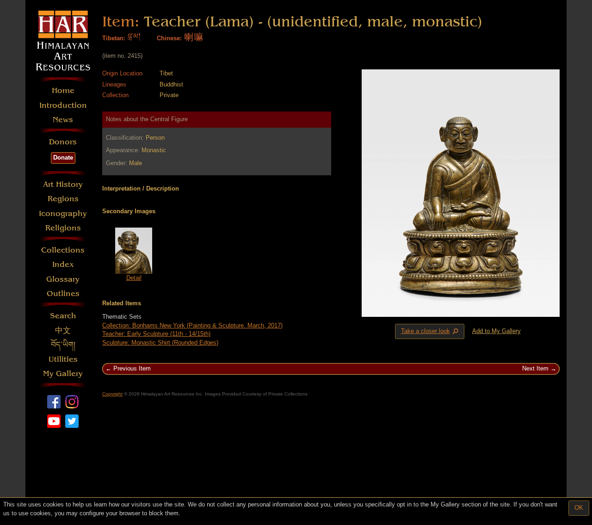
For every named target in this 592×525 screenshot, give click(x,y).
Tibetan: (113, 38)
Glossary (63, 279)
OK (578, 507)
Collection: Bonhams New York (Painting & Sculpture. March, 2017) (192, 325)
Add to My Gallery (496, 330)
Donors (63, 141)
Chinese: (169, 38)
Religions (63, 227)
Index (63, 264)
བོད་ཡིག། (63, 344)
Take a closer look (430, 332)
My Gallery (63, 373)
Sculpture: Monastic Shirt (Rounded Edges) (160, 342)
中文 (63, 330)
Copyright (112, 393)
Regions (63, 198)
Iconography (63, 213)
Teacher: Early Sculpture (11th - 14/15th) (156, 333)
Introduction (63, 105)
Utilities (63, 359)
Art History (63, 184)
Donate (63, 157)
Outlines (63, 293)
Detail (134, 277)
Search (63, 315)
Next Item (535, 368)
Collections (63, 250)
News (63, 119)
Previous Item (132, 368)
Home (63, 90)
